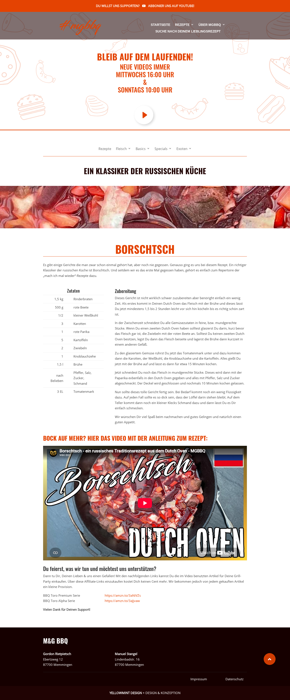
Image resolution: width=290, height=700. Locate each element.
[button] (270, 659)
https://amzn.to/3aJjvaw (122, 601)
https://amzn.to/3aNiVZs (123, 595)
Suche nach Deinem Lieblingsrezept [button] (188, 31)
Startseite (160, 25)
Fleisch (121, 149)
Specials (161, 149)
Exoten (181, 149)
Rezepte (182, 25)
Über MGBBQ (209, 25)
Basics (141, 149)
